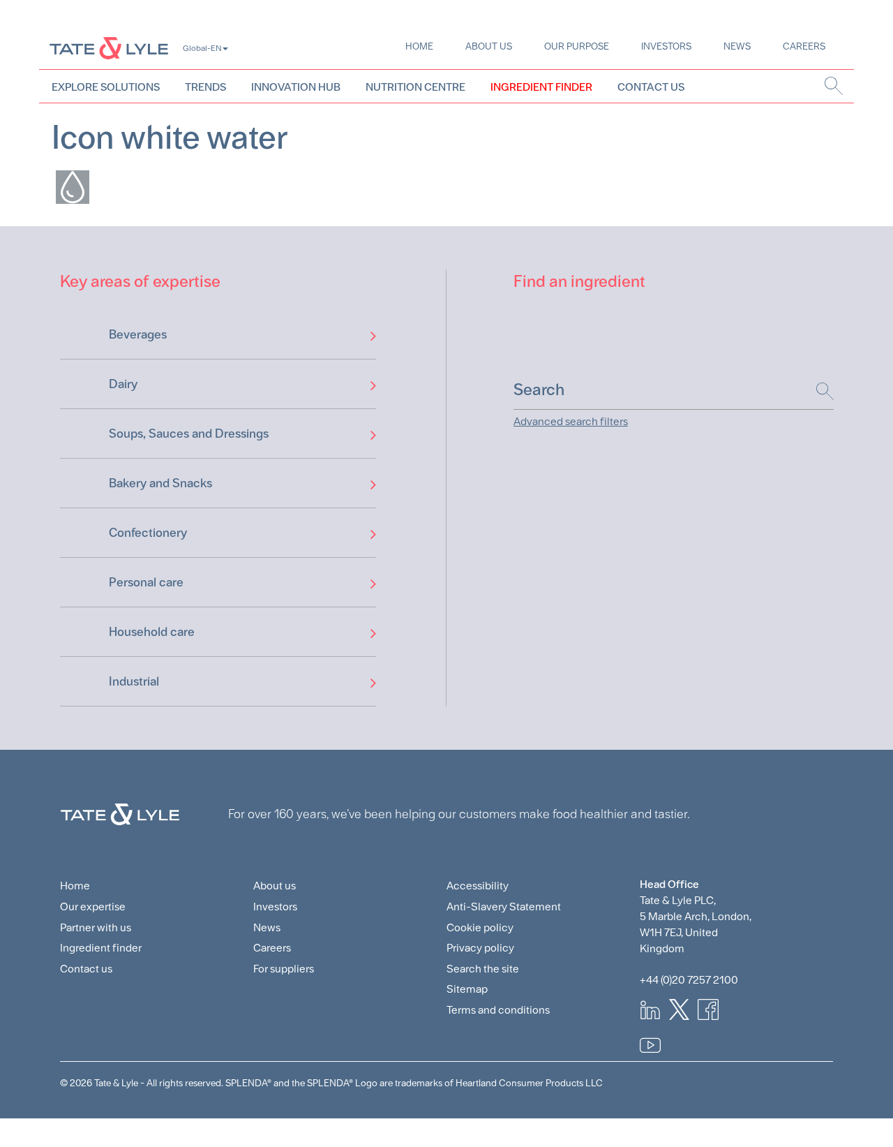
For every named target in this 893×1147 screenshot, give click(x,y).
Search (818, 391)
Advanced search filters (570, 421)
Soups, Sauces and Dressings (189, 433)
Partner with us (95, 927)
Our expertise (93, 906)
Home (419, 46)
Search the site (482, 968)
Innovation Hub (295, 87)
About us (488, 46)
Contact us (86, 968)
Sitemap (467, 989)
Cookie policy (479, 927)
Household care (152, 631)
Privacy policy (480, 947)
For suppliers (283, 968)
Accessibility (477, 885)
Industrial (134, 681)
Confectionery (148, 532)
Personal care (146, 582)
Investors (666, 46)
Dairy (123, 383)
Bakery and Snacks (160, 482)
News (737, 46)
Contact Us (650, 87)
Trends (205, 87)
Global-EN (202, 48)
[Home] (109, 48)
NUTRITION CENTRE (415, 87)
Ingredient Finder (541, 87)
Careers (804, 46)
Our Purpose (576, 46)
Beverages (138, 334)
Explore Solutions (106, 87)
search (834, 86)
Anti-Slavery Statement (503, 906)
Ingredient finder (101, 947)
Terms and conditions (498, 1009)
